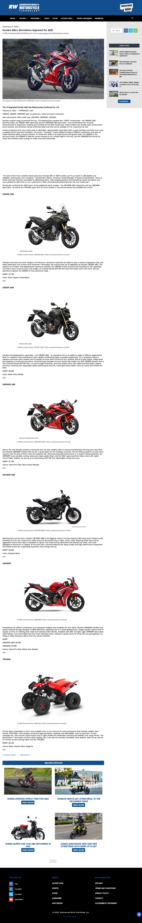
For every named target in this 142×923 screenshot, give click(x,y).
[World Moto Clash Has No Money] (113, 94)
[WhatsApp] (135, 30)
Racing (23, 18)
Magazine (35, 18)
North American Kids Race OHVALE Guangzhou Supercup (129, 54)
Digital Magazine (84, 18)
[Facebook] (126, 30)
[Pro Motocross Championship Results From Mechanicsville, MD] (113, 72)
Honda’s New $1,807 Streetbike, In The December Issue (78, 799)
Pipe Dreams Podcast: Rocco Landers (128, 63)
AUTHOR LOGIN (69, 916)
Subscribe (43, 899)
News (12, 18)
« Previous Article (9, 755)
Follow (44, 889)
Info (4, 281)
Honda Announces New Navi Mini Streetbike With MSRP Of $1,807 (78, 845)
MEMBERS (99, 18)
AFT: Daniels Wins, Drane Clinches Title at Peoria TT (129, 84)
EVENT (46, 18)
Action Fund (66, 18)
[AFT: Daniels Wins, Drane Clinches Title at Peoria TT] (113, 84)
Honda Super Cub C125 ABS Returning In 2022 (28, 845)
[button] (132, 18)
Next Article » (25, 755)
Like (45, 884)
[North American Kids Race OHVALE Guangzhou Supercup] (113, 53)
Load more (123, 101)
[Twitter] (131, 30)
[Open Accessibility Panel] (139, 914)
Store (55, 18)
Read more (27, 802)
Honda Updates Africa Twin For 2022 (28, 798)
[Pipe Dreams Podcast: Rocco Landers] (113, 63)
